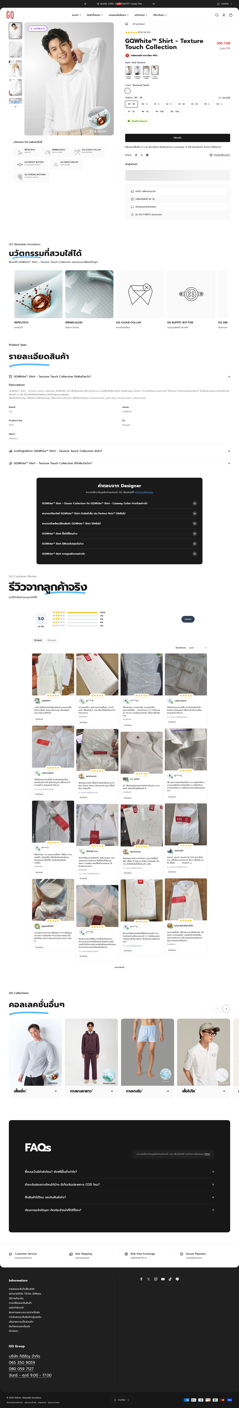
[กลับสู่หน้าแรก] (126, 24)
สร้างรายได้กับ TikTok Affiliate (25, 1293)
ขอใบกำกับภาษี (16, 1307)
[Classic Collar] (128, 70)
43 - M (181, 104)
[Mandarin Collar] (146, 70)
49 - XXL (159, 111)
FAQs (207, 1154)
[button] (177, 32)
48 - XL (145, 111)
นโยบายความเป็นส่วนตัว (21, 1321)
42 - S (169, 104)
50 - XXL (175, 111)
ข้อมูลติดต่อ (42, 1402)
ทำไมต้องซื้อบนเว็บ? (222, 155)
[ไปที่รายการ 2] (15, 49)
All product (139, 24)
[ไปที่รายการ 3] (15, 68)
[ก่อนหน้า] (85, 4)
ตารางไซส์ (226, 97)
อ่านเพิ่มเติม (38, 866)
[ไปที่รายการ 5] (15, 106)
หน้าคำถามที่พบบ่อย (144, 492)
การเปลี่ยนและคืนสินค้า (20, 1303)
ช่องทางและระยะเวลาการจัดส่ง (24, 1312)
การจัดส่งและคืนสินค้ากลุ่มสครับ (25, 1317)
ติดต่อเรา (13, 1331)
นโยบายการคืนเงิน (30, 1402)
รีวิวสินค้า (38, 640)
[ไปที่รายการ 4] (15, 87)
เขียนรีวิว (188, 619)
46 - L (219, 104)
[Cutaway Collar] (137, 70)
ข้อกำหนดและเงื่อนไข (19, 1326)
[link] (30, 1375)
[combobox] (224, 4)
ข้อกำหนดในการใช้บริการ (15, 1402)
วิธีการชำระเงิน (16, 1298)
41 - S (156, 104)
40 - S (144, 104)
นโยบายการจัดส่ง (53, 1402)
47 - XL (131, 111)
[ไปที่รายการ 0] (15, 30)
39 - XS (131, 104)
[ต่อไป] (153, 4)
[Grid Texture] (155, 70)
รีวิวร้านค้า (52, 640)
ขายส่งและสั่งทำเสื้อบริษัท (22, 1289)
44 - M (194, 104)
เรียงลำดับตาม (181, 648)
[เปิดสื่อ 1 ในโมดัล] (69, 78)
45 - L (207, 104)
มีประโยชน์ (39, 719)
